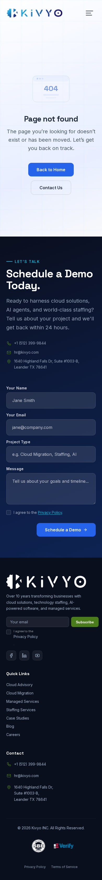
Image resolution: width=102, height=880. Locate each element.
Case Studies (17, 718)
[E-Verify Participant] (63, 846)
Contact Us (51, 187)
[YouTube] (37, 655)
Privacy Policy (50, 512)
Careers (13, 734)
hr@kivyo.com (26, 352)
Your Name (16, 388)
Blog (10, 726)
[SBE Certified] (38, 846)
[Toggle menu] (89, 13)
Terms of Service (64, 867)
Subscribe (85, 622)
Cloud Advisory (19, 684)
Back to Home (51, 169)
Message (15, 469)
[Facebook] (11, 655)
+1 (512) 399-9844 (30, 343)
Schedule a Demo (63, 529)
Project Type (18, 442)
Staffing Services (21, 710)
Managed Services (22, 701)
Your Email (16, 415)
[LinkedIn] (24, 655)
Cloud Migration (19, 693)
